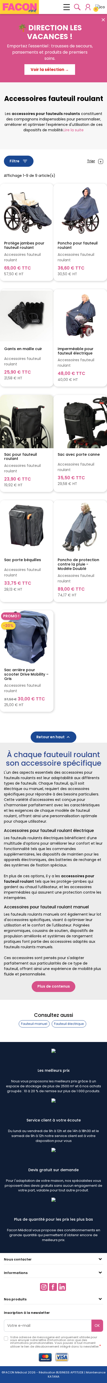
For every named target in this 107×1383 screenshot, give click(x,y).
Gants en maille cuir (23, 349)
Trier (91, 161)
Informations (16, 1273)
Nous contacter (18, 1259)
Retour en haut (53, 737)
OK (97, 1325)
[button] (77, 7)
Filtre (19, 161)
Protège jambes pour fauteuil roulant (24, 245)
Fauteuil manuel (34, 1024)
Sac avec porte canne (79, 454)
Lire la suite (74, 130)
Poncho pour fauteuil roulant (78, 245)
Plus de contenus (53, 986)
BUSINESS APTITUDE (69, 1372)
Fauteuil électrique (69, 1024)
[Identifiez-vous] (88, 7)
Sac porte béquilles (22, 560)
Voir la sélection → (50, 69)
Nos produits (15, 1299)
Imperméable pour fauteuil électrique (75, 351)
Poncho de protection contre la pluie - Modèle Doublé (78, 564)
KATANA (53, 1376)
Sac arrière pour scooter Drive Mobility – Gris (26, 674)
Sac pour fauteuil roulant (20, 456)
